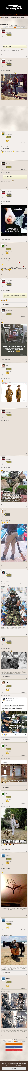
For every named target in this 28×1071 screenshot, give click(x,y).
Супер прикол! (4, 24)
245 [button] (19, 27)
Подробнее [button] (18, 1065)
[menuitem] (14, 1044)
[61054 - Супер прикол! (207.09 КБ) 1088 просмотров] (14, 87)
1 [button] (7, 27)
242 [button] (12, 27)
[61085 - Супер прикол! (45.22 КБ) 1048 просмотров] (14, 392)
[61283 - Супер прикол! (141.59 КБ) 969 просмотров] (14, 771)
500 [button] (22, 27)
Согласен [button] (14, 1068)
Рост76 (6, 176)
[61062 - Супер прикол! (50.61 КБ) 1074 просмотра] (14, 220)
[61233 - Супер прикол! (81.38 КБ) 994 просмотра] (14, 660)
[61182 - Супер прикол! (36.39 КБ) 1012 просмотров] (14, 543)
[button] (4, 27)
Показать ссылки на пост (5, 54)
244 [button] (17, 27)
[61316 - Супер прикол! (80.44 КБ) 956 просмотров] (14, 826)
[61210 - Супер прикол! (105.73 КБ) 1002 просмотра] (14, 606)
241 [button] (10, 27)
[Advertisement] (14, 21)
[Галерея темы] (9, 24)
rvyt (6, 46)
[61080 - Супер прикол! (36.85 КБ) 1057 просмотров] (14, 340)
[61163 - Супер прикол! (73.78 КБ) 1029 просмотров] (14, 486)
